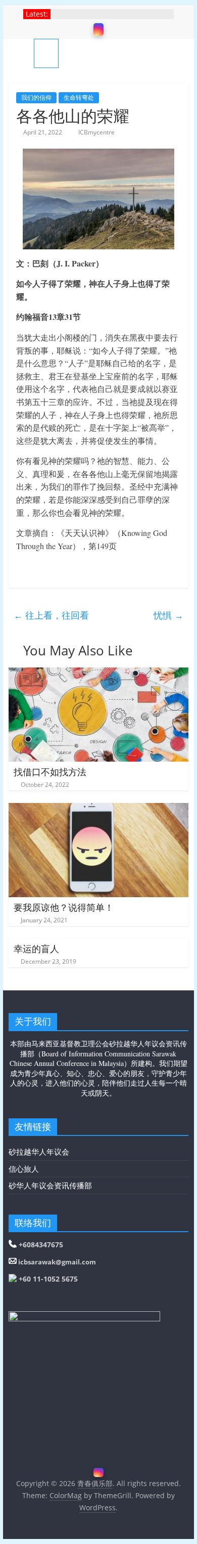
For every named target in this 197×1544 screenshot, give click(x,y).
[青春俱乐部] (21, 53)
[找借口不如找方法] (98, 673)
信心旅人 (24, 1169)
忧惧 (168, 615)
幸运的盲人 (36, 949)
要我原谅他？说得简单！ (64, 907)
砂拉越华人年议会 (39, 1152)
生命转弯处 (79, 97)
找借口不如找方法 (50, 772)
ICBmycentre (96, 132)
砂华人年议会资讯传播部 (50, 1185)
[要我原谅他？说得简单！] (98, 809)
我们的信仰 (36, 97)
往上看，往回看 (51, 615)
